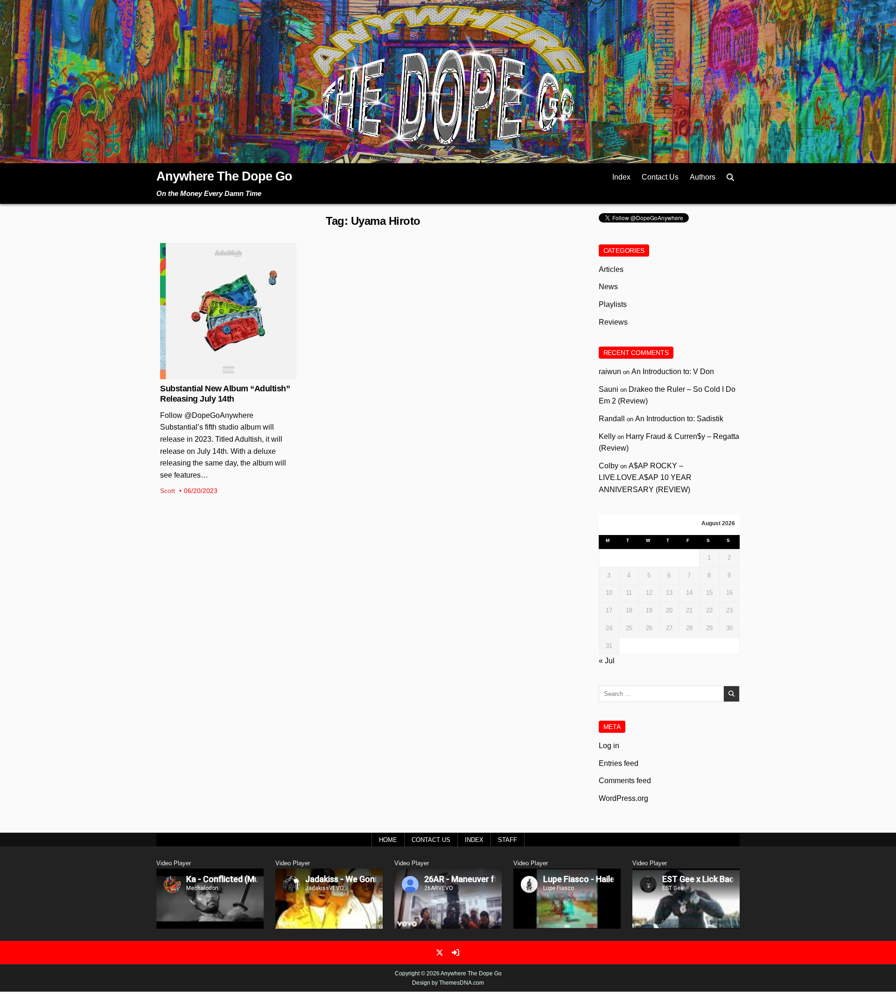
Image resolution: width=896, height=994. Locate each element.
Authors (702, 177)
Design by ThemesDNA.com (448, 983)
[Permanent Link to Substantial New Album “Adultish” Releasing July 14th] (228, 311)
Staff (507, 839)
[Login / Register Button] (455, 952)
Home (388, 839)
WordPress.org (623, 798)
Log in (609, 746)
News (228, 273)
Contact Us (660, 177)
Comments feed (625, 781)
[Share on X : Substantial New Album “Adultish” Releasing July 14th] (221, 374)
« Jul (607, 661)
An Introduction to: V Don (672, 371)
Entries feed (618, 763)
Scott (167, 490)
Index (621, 177)
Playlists (613, 304)
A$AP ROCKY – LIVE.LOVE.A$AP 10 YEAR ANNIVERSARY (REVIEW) (645, 478)
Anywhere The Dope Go (224, 176)
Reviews (613, 322)
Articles (611, 269)
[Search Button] (730, 177)
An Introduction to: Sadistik (679, 419)
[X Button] (439, 952)
